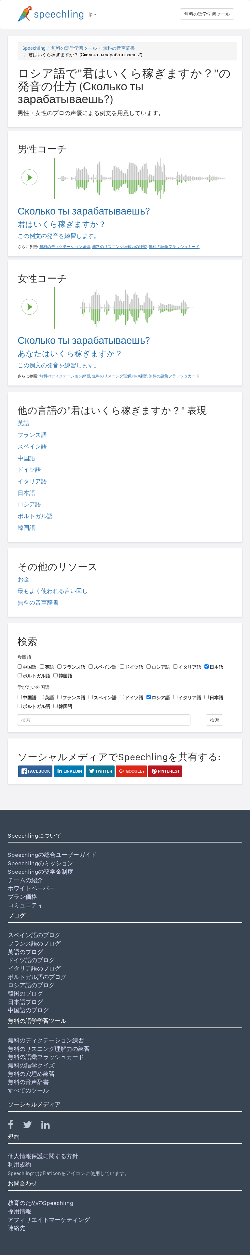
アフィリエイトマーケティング (49, 1219)
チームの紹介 (25, 880)
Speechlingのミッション (40, 863)
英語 (23, 423)
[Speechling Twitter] (31, 1126)
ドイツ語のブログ (31, 960)
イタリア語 (32, 481)
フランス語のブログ (34, 943)
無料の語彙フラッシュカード (46, 1056)
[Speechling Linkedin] (49, 1126)
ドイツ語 (29, 469)
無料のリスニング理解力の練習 (49, 1048)
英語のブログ (25, 951)
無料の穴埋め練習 (31, 1073)
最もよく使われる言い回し (53, 590)
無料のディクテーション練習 (46, 1040)
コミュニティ (25, 905)
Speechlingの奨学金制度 (40, 871)
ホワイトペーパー (31, 888)
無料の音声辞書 (119, 48)
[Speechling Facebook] (14, 1126)
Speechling (34, 48)
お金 (23, 579)
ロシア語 (29, 504)
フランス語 (32, 434)
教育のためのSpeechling (40, 1202)
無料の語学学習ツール (207, 14)
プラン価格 (22, 896)
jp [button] (91, 14)
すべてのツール (28, 1090)
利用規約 (19, 1164)
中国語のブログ (28, 1010)
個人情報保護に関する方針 (43, 1156)
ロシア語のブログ (31, 985)
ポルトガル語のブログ (37, 977)
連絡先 (16, 1227)
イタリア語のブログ (34, 968)
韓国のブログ (25, 993)
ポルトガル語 (35, 516)
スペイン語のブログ (34, 935)
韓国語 (26, 527)
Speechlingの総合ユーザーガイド (52, 854)
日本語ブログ (25, 1002)
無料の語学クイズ (31, 1065)
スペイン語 (32, 446)
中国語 (26, 458)
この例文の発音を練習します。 (59, 235)
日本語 (26, 493)
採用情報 (19, 1211)
